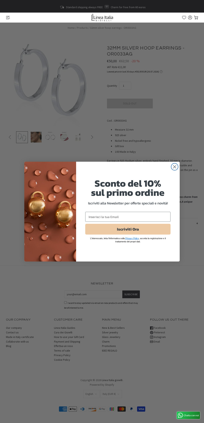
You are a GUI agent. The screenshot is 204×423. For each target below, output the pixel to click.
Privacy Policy (132, 238)
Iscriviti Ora (128, 229)
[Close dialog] (174, 166)
